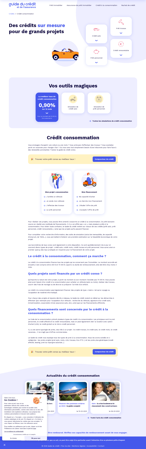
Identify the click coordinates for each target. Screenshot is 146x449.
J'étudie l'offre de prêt (88, 205)
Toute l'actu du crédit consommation (105, 418)
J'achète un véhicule (54, 197)
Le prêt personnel (53, 210)
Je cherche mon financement (90, 201)
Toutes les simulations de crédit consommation (112, 121)
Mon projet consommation (56, 192)
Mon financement (89, 192)
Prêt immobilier (55, 5)
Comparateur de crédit (104, 352)
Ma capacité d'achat (87, 197)
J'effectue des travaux (55, 205)
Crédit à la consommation (106, 5)
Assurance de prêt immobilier (79, 5)
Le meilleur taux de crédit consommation (47, 97)
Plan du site (65, 446)
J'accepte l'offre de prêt (89, 210)
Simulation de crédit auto (73, 108)
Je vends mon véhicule (55, 201)
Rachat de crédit (128, 5)
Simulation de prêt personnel (99, 108)
